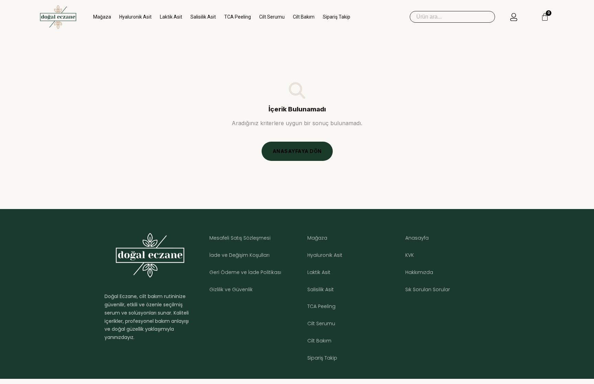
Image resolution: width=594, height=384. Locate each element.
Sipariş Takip (336, 17)
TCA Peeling (237, 17)
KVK (409, 255)
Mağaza (102, 17)
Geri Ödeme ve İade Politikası (245, 272)
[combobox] (452, 17)
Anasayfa (417, 237)
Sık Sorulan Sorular (427, 289)
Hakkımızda (419, 272)
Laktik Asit (171, 17)
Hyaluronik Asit (135, 17)
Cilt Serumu (272, 17)
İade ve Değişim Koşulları (239, 255)
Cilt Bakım (304, 17)
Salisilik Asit (203, 17)
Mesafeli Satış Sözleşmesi (240, 237)
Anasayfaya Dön (297, 151)
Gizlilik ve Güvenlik (231, 289)
